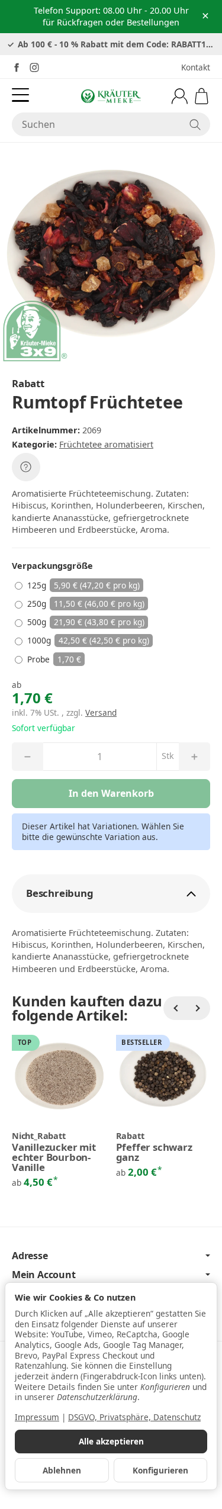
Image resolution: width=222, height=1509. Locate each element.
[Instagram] (34, 67)
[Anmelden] (179, 96)
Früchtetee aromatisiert (106, 444)
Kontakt (195, 67)
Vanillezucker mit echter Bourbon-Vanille (54, 1157)
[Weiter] (198, 1008)
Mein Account (44, 1274)
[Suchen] (195, 124)
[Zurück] (175, 1008)
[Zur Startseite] (110, 96)
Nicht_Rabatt (39, 1136)
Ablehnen (62, 1470)
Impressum (37, 1417)
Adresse (30, 1255)
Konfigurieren (160, 1470)
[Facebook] (16, 67)
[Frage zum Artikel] (26, 467)
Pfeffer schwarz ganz (154, 1153)
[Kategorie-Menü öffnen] (20, 95)
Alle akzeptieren (111, 1441)
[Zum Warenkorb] (201, 96)
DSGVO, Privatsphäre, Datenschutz (134, 1417)
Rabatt (130, 1136)
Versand (101, 712)
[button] (111, 893)
